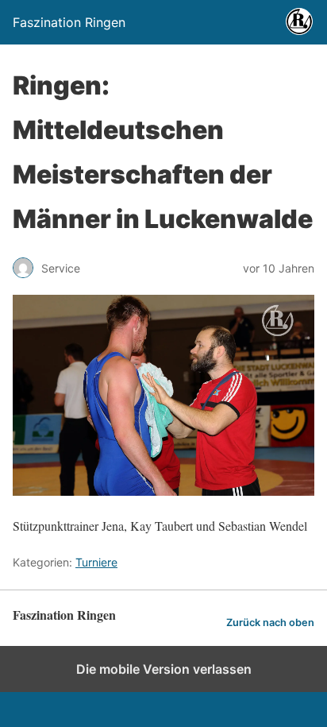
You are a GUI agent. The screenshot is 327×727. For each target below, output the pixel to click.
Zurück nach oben (270, 622)
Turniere (96, 562)
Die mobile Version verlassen (164, 669)
